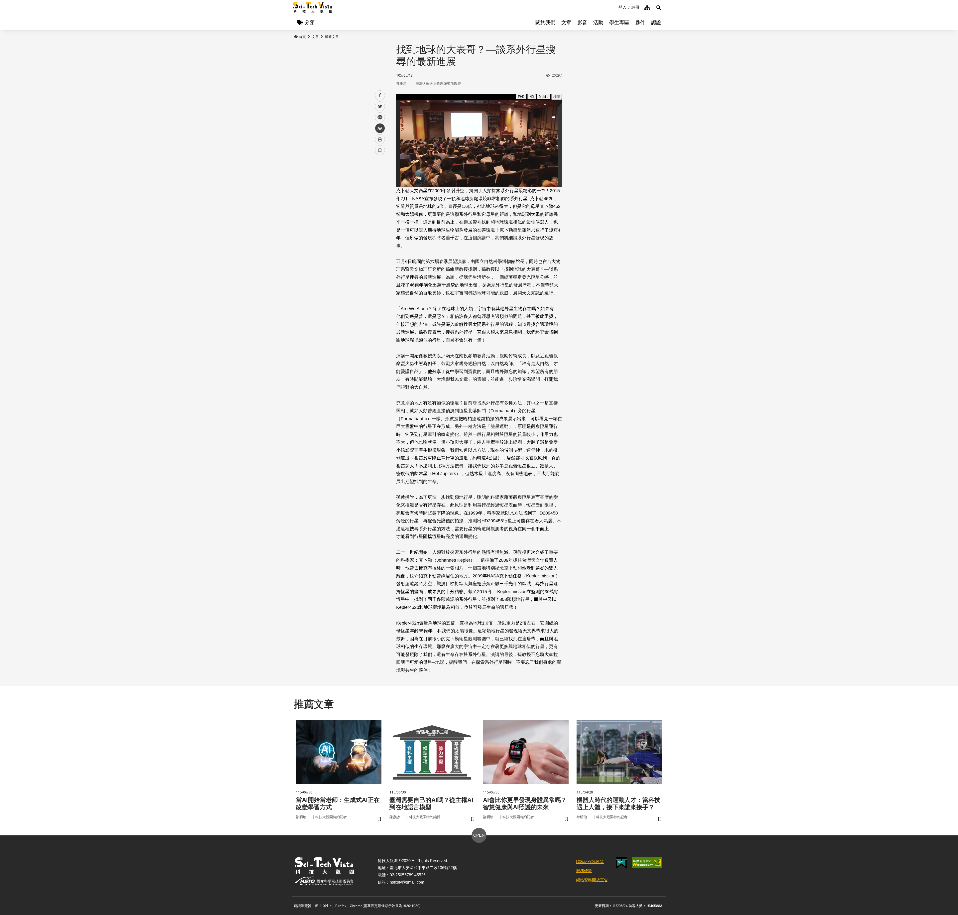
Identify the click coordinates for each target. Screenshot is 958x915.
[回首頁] (313, 7)
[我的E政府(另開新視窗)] (621, 863)
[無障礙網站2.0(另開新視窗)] (647, 862)
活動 (598, 22)
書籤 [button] (380, 150)
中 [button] (380, 128)
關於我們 (545, 22)
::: (614, 7)
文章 (566, 22)
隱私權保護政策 (590, 862)
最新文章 (332, 37)
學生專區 (619, 22)
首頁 (302, 37)
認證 (656, 22)
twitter (380, 106)
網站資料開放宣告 (592, 880)
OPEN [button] (479, 835)
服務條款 (584, 871)
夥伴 (640, 22)
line (378, 117)
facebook (380, 95)
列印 (380, 139)
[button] (658, 7)
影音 (582, 22)
